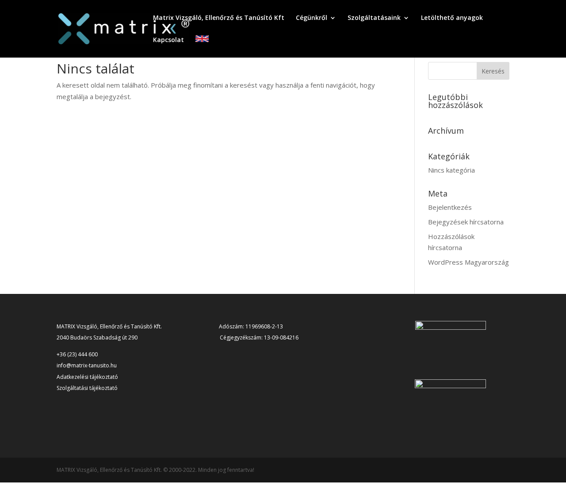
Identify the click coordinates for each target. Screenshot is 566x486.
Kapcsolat (168, 40)
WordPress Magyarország (468, 262)
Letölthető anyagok (452, 18)
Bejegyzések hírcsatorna (466, 221)
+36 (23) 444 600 (77, 354)
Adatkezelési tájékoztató (87, 377)
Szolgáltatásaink (374, 18)
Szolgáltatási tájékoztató (87, 388)
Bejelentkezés (450, 207)
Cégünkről (311, 18)
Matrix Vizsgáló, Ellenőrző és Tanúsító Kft (218, 18)
